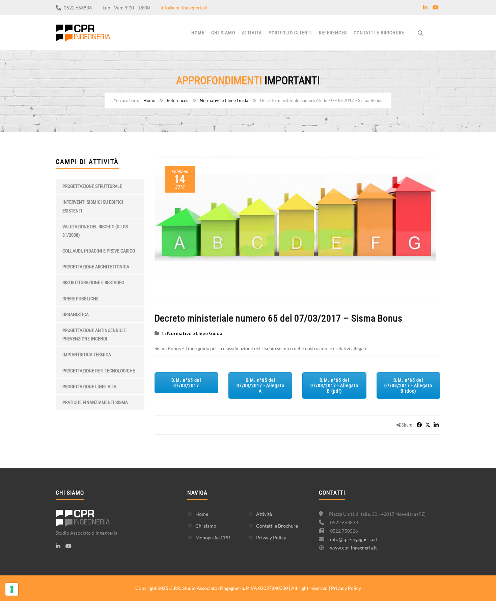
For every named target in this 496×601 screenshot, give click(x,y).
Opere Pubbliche (80, 298)
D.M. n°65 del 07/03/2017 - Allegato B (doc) (408, 385)
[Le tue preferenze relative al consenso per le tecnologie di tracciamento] (11, 589)
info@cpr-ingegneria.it (184, 7)
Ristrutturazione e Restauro (93, 282)
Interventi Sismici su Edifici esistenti (92, 206)
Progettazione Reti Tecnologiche (98, 370)
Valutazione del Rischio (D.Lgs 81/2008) (95, 231)
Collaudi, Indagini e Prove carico (98, 251)
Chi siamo (223, 32)
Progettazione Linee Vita (89, 386)
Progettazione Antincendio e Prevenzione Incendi (94, 334)
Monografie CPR (212, 537)
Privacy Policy (271, 537)
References (333, 32)
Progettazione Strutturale (92, 186)
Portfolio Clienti (290, 32)
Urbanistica (75, 314)
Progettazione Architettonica (95, 266)
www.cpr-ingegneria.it (353, 547)
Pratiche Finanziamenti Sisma (95, 402)
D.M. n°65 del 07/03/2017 (186, 382)
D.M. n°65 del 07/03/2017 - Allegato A (260, 385)
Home (197, 32)
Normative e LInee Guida (224, 100)
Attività (252, 32)
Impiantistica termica (86, 354)
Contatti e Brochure (379, 32)
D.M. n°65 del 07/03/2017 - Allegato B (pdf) (334, 385)
